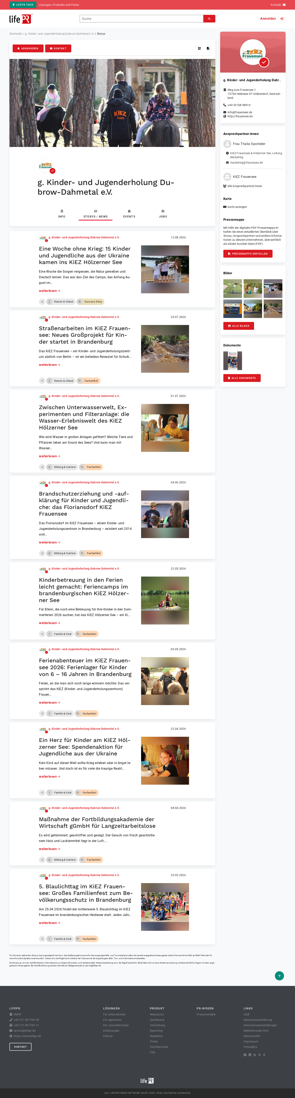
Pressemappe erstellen (250, 253)
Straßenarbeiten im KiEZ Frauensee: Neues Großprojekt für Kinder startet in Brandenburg (85, 335)
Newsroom (157, 1014)
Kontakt (60, 48)
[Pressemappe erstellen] (208, 48)
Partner (108, 1036)
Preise (154, 1041)
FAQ (152, 1052)
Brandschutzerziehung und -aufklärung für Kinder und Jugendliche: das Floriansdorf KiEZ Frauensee (84, 503)
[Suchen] (209, 19)
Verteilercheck (159, 1046)
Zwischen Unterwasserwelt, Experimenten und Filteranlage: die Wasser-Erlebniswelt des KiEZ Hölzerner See (84, 417)
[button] (42, 302)
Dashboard (157, 1019)
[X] (259, 1055)
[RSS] (254, 1055)
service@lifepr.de (93, 965)
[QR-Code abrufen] (199, 48)
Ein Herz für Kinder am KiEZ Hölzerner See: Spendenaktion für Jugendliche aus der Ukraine (84, 747)
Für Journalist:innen (116, 1025)
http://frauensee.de (240, 116)
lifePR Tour (24, 4)
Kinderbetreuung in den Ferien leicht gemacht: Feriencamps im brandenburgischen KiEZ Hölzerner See (84, 590)
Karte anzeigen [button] (237, 206)
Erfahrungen (111, 1030)
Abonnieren (30, 48)
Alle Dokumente (244, 378)
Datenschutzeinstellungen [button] (260, 1025)
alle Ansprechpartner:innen (245, 186)
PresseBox (250, 1046)
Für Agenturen (112, 1019)
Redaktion (156, 1036)
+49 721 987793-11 (26, 1025)
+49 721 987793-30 (26, 1019)
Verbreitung (157, 1025)
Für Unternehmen (114, 1014)
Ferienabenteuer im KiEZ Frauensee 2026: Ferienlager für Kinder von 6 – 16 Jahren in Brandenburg (85, 667)
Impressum (251, 1041)
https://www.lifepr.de (27, 1036)
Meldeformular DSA (256, 1030)
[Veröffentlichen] (279, 975)
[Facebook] (245, 1055)
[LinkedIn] (250, 1055)
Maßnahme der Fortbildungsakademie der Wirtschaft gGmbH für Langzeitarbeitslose (97, 822)
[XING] (264, 1055)
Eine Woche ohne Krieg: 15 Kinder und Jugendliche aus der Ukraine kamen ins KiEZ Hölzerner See (84, 255)
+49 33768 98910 (239, 105)
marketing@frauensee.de (246, 162)
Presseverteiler (206, 1014)
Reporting (156, 1030)
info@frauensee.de (240, 112)
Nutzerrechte (252, 1036)
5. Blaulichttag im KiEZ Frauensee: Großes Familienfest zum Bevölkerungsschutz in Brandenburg (86, 893)
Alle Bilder (240, 326)
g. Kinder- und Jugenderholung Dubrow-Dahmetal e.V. (84, 237)
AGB (246, 1014)
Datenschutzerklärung (258, 1019)
